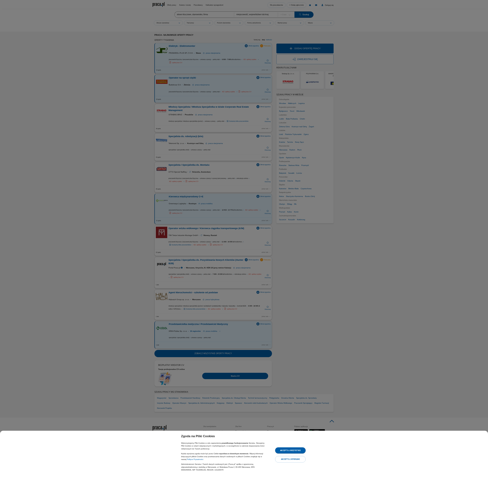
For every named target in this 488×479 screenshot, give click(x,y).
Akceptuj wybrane (290, 459)
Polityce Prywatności (195, 459)
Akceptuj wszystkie (290, 450)
